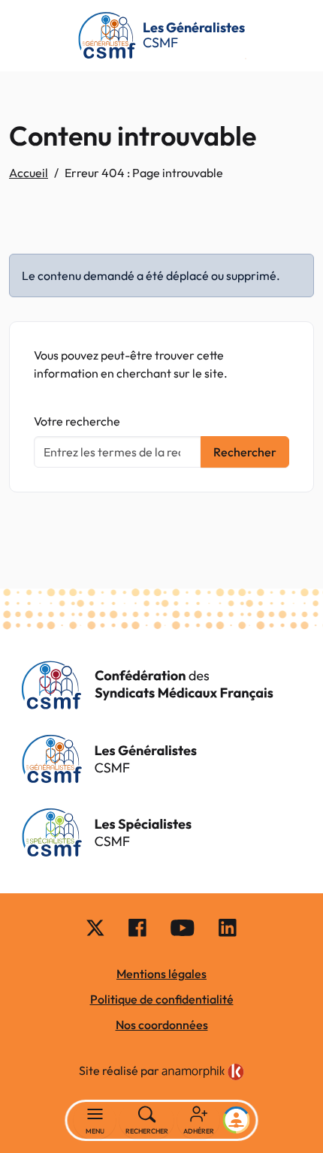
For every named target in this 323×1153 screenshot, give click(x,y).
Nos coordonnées (162, 1024)
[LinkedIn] (228, 927)
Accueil (28, 172)
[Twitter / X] (95, 927)
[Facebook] (137, 927)
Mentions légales (161, 973)
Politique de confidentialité (162, 999)
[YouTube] (183, 927)
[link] (203, 1072)
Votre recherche (77, 421)
